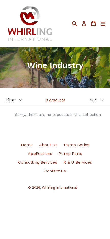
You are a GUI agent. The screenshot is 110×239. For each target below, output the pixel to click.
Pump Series (76, 144)
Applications (40, 153)
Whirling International (59, 188)
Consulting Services (37, 162)
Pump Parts (70, 153)
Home (27, 144)
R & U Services (77, 162)
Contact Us (55, 170)
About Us (48, 144)
